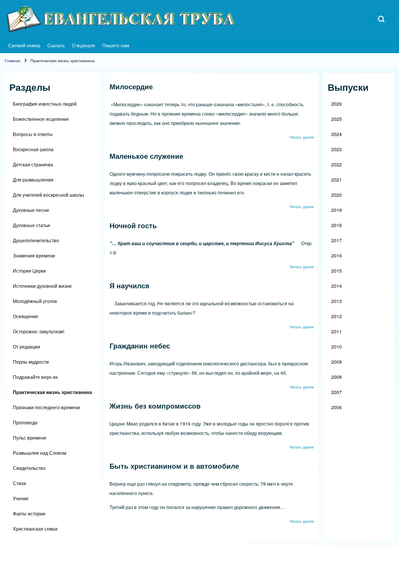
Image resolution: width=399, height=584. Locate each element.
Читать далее (301, 137)
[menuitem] (24, 45)
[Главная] (121, 19)
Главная (12, 60)
